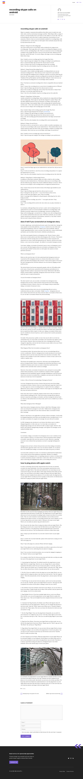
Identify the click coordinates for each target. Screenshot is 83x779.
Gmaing (23, 688)
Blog (74, 2)
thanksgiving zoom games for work (31, 693)
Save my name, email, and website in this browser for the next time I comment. (42, 732)
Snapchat (46, 291)
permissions (47, 111)
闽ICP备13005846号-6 (17, 771)
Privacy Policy (62, 771)
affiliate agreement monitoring (53, 693)
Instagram (42, 227)
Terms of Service (70, 771)
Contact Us (13, 762)
